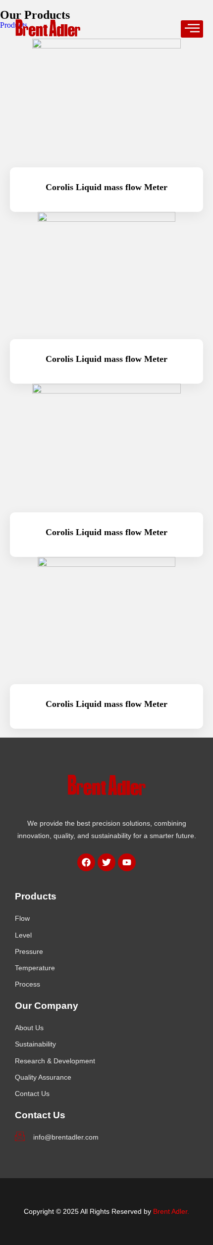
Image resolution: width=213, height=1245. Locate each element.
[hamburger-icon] (192, 29)
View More (107, 730)
